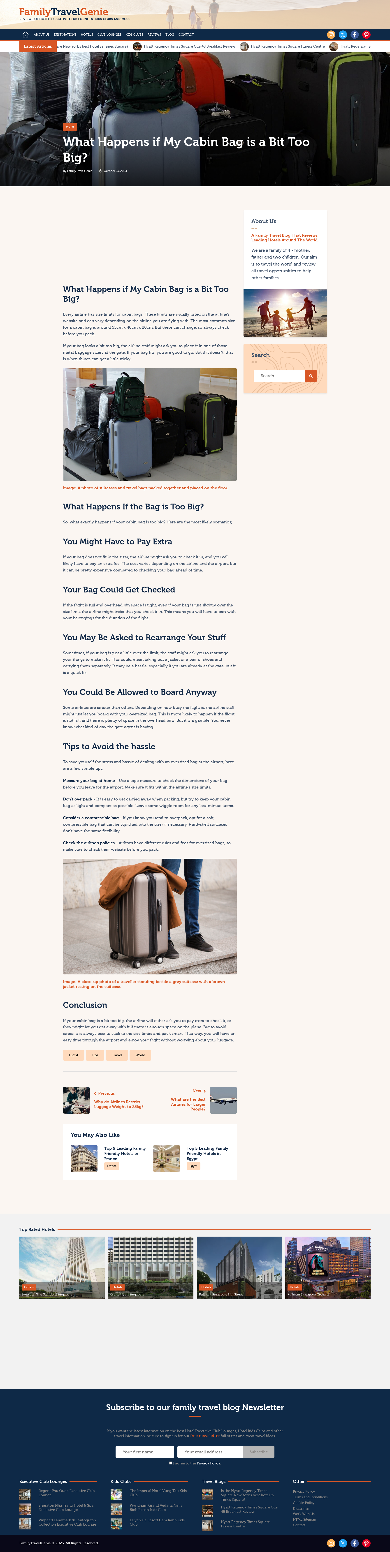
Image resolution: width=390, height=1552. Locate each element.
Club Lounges (109, 35)
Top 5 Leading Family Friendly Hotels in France (125, 1153)
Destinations (65, 35)
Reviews (154, 35)
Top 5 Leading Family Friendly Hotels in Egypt (207, 1153)
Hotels (87, 35)
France (111, 1166)
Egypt (193, 1166)
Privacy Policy (208, 1463)
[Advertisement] (105, 241)
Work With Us (304, 1514)
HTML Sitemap (304, 1520)
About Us (41, 35)
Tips (95, 1055)
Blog (169, 35)
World (70, 126)
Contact (186, 35)
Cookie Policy (303, 1503)
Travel (117, 1055)
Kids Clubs (134, 35)
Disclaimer (301, 1508)
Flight (73, 1055)
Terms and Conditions (310, 1497)
